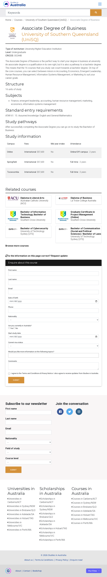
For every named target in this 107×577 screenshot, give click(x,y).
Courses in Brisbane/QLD (84, 506)
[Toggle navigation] (100, 4)
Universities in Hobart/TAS (20, 518)
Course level (11, 458)
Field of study (12, 448)
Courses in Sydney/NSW (84, 502)
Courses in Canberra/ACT (84, 498)
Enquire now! (76, 560)
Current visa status (15, 342)
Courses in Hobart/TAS (83, 515)
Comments (12, 361)
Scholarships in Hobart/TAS (53, 528)
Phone (10, 307)
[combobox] (53, 355)
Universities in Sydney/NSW (21, 506)
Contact (26, 570)
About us (28, 560)
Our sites (92, 571)
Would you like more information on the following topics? (31, 351)
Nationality (12, 316)
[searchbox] (9, 355)
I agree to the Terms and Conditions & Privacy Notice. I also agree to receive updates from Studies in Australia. (55, 373)
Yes (11, 328)
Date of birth (13, 298)
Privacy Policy (62, 560)
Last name (12, 279)
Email (10, 288)
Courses (18, 19)
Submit (16, 380)
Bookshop (37, 570)
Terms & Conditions (44, 560)
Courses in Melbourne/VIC (85, 519)
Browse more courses (17, 245)
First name (12, 270)
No (16, 328)
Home (8, 19)
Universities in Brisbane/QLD (21, 510)
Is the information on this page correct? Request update (38, 255)
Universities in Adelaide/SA (21, 514)
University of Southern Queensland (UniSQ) (46, 19)
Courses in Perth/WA (82, 523)
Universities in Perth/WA (19, 529)
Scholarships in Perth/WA (52, 539)
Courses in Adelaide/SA (83, 510)
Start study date (14, 333)
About (18, 570)
